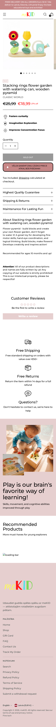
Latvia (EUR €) (24, 705)
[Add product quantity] (15, 146)
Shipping (24, 177)
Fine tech (7, 715)
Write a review (28, 316)
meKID (23, 710)
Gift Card (8, 635)
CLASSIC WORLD (13, 97)
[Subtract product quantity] (6, 146)
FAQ (5, 641)
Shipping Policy (12, 688)
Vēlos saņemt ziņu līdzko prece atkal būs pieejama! (29, 167)
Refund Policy (11, 677)
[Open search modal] (45, 14)
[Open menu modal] (4, 14)
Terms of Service (12, 682)
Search (7, 666)
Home (6, 624)
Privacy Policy (11, 672)
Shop (6, 630)
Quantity (8, 139)
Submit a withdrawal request (20, 693)
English (6, 705)
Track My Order (12, 651)
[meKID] (28, 14)
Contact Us (9, 646)
